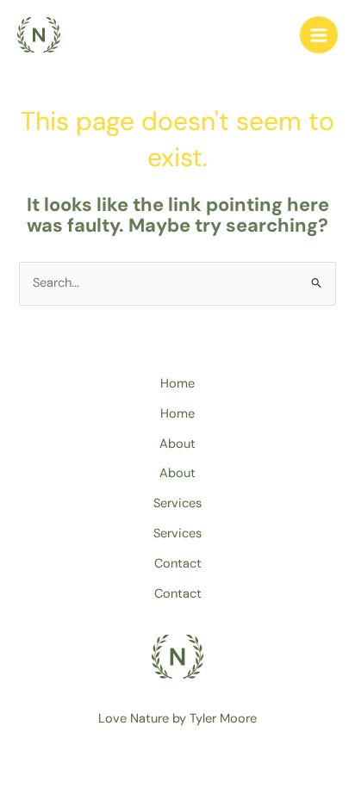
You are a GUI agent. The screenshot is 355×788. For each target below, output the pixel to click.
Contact (178, 563)
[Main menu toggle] (319, 35)
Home (177, 383)
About (177, 444)
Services (177, 503)
